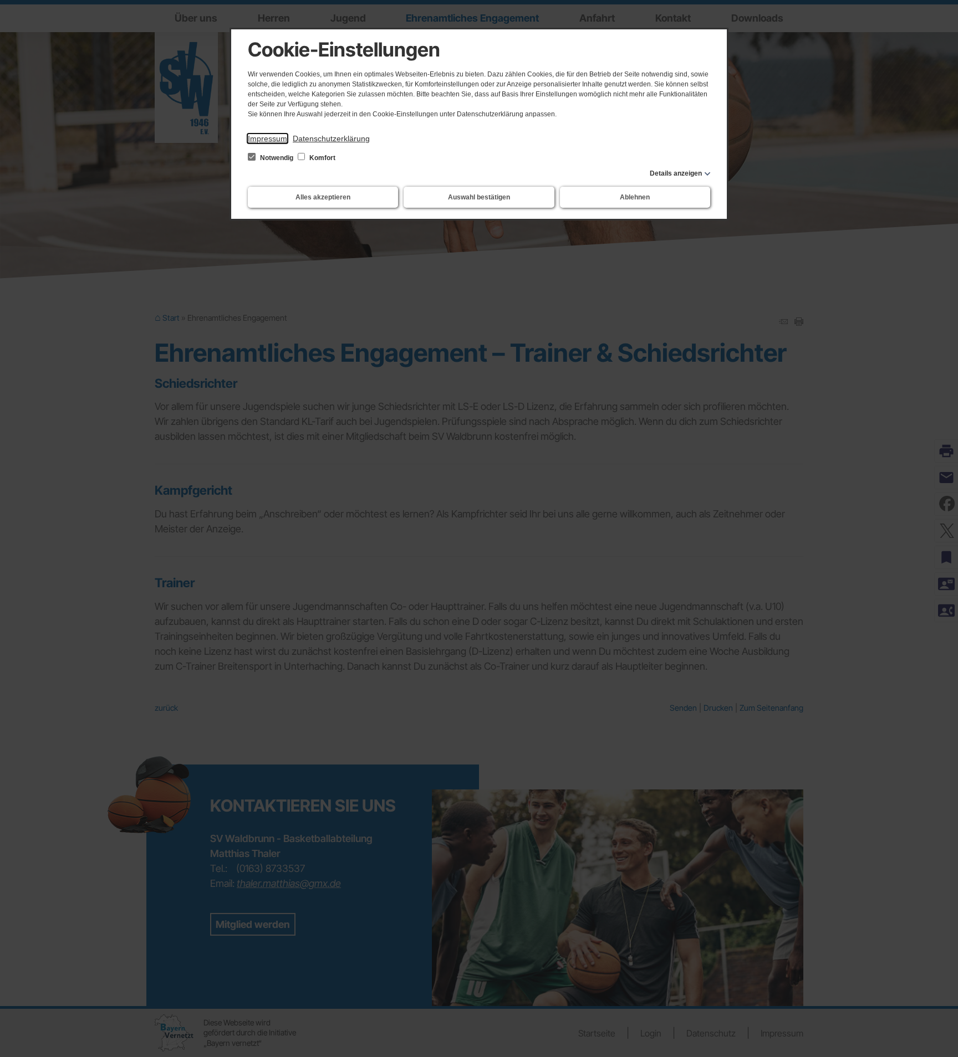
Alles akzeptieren (322, 197)
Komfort (321, 158)
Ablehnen (635, 197)
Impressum (267, 138)
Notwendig (276, 158)
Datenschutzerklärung (331, 138)
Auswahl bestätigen (479, 197)
